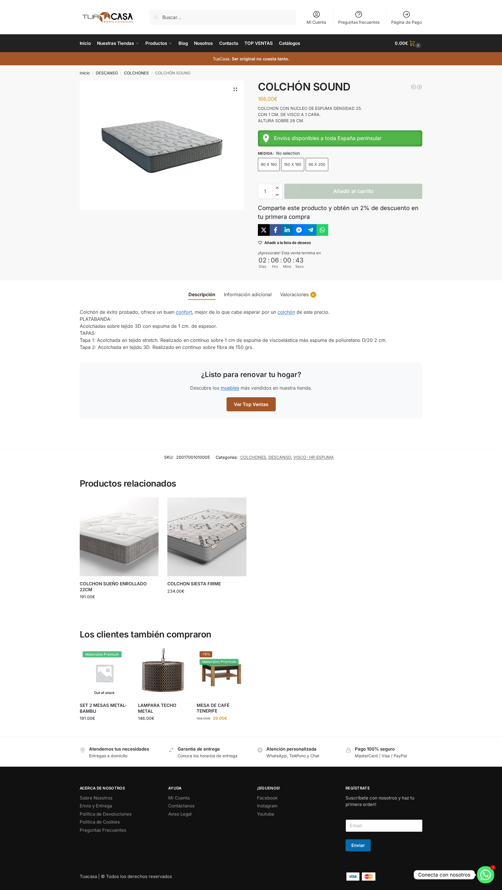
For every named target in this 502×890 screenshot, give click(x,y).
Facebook (267, 798)
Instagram (267, 806)
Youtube (265, 814)
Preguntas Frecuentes (103, 830)
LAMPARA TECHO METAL (157, 708)
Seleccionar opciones (119, 608)
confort (184, 312)
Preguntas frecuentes (359, 22)
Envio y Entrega (96, 806)
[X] (264, 230)
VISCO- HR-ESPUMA (313, 457)
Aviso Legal (180, 814)
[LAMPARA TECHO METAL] (163, 673)
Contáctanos (181, 806)
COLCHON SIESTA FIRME (194, 583)
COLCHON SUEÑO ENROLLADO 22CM (113, 586)
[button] (408, 43)
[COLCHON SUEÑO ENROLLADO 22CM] (119, 537)
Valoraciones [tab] (297, 294)
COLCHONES (136, 73)
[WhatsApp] (322, 230)
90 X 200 (317, 164)
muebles (230, 388)
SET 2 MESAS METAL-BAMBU (103, 708)
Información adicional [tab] (248, 294)
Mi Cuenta (316, 22)
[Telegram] (310, 230)
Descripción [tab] (201, 294)
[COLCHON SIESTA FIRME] (206, 537)
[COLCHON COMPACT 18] (413, 87)
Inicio (85, 73)
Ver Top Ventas (251, 404)
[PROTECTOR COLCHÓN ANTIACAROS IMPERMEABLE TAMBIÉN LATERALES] (419, 87)
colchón (286, 312)
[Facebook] (275, 230)
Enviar (358, 845)
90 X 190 (269, 164)
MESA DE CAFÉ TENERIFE (213, 708)
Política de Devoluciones (106, 814)
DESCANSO (107, 73)
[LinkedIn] (287, 230)
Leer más (104, 730)
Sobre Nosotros (96, 798)
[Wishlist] (149, 506)
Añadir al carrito (353, 191)
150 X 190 (292, 164)
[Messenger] (299, 230)
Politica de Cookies (100, 822)
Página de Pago (406, 22)
